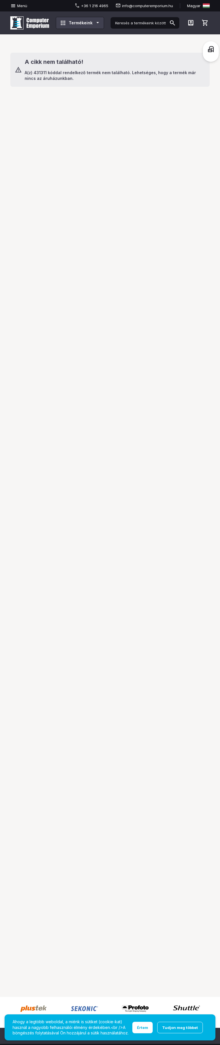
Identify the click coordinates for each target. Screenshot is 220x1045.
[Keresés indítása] (172, 22)
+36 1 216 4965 (94, 5)
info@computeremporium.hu (147, 5)
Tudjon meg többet (180, 1027)
